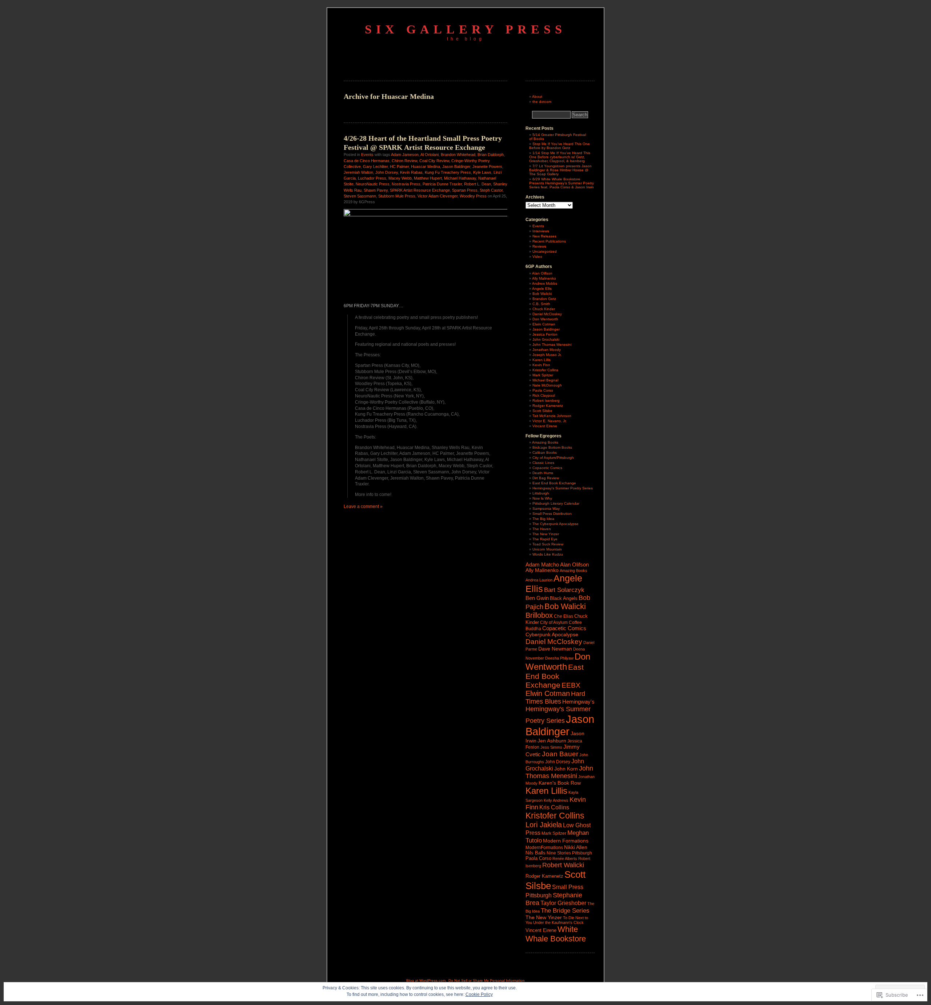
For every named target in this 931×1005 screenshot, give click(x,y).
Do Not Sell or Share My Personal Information (486, 980)
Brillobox (539, 615)
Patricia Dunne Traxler (442, 184)
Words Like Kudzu (547, 554)
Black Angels (564, 598)
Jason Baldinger (456, 166)
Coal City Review (434, 161)
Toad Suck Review (547, 544)
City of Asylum (554, 622)
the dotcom (541, 102)
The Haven (541, 529)
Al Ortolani (429, 154)
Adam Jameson (405, 154)
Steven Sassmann (360, 196)
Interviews (540, 231)
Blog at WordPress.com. (426, 980)
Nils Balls (536, 853)
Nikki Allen (575, 847)
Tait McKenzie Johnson (551, 416)
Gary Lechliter (375, 166)
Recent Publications (549, 241)
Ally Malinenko (544, 278)
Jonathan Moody (546, 350)
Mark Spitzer (542, 375)
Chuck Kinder (543, 309)
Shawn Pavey (376, 190)
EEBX (571, 685)
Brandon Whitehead (458, 154)
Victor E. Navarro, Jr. (549, 421)
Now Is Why (542, 498)
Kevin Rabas (411, 172)
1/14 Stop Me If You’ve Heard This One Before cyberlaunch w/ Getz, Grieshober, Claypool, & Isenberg (559, 157)
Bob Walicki (542, 294)
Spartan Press (465, 190)
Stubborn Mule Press (396, 196)
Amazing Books (545, 442)
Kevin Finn (541, 365)
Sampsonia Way (546, 508)
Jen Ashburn (552, 741)
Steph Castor (491, 190)
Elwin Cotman (543, 324)
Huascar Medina (425, 166)
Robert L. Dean (477, 184)
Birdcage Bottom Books (552, 447)
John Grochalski (545, 339)
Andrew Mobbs (544, 283)
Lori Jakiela (544, 825)
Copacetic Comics (547, 468)
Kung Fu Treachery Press (448, 172)
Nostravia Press (406, 184)
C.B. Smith (541, 304)
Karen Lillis (541, 360)
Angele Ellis (542, 289)
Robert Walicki (563, 865)
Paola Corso (542, 390)
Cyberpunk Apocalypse (552, 634)
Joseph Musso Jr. (547, 355)
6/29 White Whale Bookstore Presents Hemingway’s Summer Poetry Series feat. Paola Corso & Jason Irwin (561, 183)
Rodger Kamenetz (547, 406)
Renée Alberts (564, 858)
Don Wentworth (545, 319)
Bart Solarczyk (564, 589)
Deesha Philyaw (559, 658)
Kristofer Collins (545, 370)
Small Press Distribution (552, 514)
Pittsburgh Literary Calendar (555, 503)
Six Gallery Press (465, 29)
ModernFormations (544, 847)
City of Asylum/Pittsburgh (553, 458)
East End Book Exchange (554, 483)
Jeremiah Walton (358, 172)
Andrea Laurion (539, 580)
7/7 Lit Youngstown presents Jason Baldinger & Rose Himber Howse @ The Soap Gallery (560, 170)
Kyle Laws (482, 172)
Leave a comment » (363, 506)
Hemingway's (578, 701)
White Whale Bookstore (556, 934)
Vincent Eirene (544, 426)
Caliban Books (544, 453)
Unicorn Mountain (547, 549)
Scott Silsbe (542, 411)
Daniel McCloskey (547, 314)
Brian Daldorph (491, 154)
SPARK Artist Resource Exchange (420, 190)
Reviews (539, 246)
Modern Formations (565, 841)
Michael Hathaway (460, 178)
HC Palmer (399, 166)
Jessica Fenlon (545, 334)
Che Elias (563, 616)
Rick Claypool (543, 395)
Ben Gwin (537, 598)
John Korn (566, 769)
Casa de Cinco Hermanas (366, 161)
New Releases (544, 236)
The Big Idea (543, 519)
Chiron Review (404, 161)
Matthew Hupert (428, 178)
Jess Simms (551, 747)
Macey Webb (400, 178)
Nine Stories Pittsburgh (569, 853)
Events (367, 154)
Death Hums (542, 473)
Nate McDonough (547, 385)
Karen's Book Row (560, 783)
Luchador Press (372, 178)
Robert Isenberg (546, 401)
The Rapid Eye (545, 539)
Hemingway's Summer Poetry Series (562, 488)
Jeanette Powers (487, 166)
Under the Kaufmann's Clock (558, 922)
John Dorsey (386, 172)
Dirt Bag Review (545, 478)
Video (537, 257)
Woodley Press (473, 196)
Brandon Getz (544, 299)
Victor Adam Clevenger (437, 196)
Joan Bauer (560, 754)
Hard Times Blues (555, 697)
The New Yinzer (545, 534)
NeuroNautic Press (372, 184)
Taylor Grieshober (563, 903)
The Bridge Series (565, 910)
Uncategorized (544, 251)
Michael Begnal (545, 380)
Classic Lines (543, 463)
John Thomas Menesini (551, 345)
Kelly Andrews (556, 800)
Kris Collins (554, 807)
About (537, 97)
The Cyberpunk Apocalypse (555, 524)
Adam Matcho (542, 565)
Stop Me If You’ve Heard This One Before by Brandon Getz (559, 146)
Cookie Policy (479, 994)
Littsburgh (540, 493)
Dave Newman (555, 649)
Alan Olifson (542, 273)
